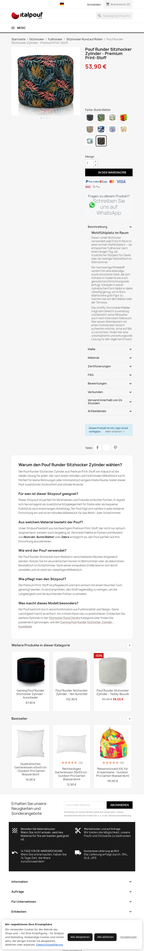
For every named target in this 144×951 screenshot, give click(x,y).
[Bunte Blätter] (101, 141)
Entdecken (72, 912)
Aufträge (72, 892)
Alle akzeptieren (80, 937)
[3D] (112, 129)
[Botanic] (112, 117)
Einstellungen (128, 937)
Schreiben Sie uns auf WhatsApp (109, 206)
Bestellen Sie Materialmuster (38, 829)
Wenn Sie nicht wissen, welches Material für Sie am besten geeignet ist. (45, 836)
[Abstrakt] (101, 129)
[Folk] (90, 129)
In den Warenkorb (109, 172)
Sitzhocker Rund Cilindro (64, 618)
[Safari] (123, 129)
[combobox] (114, 15)
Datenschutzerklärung (49, 944)
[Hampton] (90, 141)
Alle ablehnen (105, 937)
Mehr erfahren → (115, 431)
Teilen (97, 447)
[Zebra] (90, 117)
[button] (63, 4)
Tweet (106, 447)
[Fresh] (123, 117)
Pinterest (115, 447)
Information (72, 882)
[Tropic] (101, 117)
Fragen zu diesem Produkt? (109, 196)
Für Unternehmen (72, 902)
